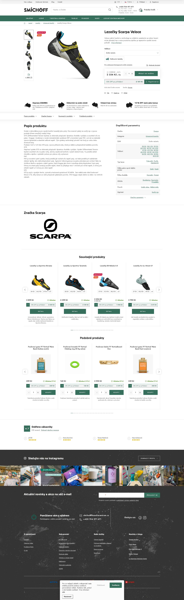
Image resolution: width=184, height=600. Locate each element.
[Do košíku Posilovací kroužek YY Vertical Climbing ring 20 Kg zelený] (82, 392)
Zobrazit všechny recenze (50, 430)
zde (63, 592)
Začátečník (155, 163)
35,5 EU (72, 291)
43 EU (149, 152)
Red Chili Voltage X (135, 549)
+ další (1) (28, 77)
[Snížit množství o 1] (126, 73)
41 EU (144, 150)
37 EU (45, 291)
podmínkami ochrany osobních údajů (128, 500)
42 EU (156, 150)
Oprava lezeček (98, 540)
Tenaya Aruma (133, 539)
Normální (150, 175)
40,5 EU (155, 148)
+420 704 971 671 (126, 7)
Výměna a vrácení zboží (66, 558)
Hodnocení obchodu (42, 2)
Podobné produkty (85, 116)
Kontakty (26, 540)
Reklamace (62, 561)
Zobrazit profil (148, 458)
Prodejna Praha (28, 547)
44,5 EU (150, 154)
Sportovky (154, 180)
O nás (26, 550)
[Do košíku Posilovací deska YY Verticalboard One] (116, 392)
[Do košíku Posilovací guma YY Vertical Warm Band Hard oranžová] (150, 392)
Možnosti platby (63, 554)
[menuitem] (30, 18)
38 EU (144, 146)
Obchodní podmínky (65, 565)
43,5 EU (155, 152)
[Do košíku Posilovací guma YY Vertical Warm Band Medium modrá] (48, 392)
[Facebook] (140, 517)
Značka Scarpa (46, 116)
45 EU (156, 154)
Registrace (155, 2)
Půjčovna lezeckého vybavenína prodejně (102, 544)
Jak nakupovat (63, 540)
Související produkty (66, 116)
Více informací (116, 43)
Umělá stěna (145, 187)
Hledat (109, 9)
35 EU (67, 291)
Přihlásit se (152, 495)
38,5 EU (150, 146)
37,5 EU (106, 291)
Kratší (157, 169)
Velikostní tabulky (64, 547)
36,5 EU (38, 291)
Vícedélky (155, 182)
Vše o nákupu (28, 2)
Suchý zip (155, 192)
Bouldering (146, 180)
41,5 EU (150, 150)
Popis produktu (29, 116)
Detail (41, 311)
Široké (156, 175)
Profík (156, 161)
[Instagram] (144, 517)
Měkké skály (154, 187)
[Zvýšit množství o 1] (132, 73)
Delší (152, 169)
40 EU (149, 148)
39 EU (156, 146)
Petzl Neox (132, 544)
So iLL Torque (133, 554)
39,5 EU (143, 148)
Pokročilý (149, 161)
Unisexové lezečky (152, 136)
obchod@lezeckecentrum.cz (96, 515)
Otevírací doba (28, 543)
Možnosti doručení (154, 65)
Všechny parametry (136, 197)
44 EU (144, 154)
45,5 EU (156, 156)
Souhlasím (115, 585)
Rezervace (97, 553)
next (159, 289)
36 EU (33, 291)
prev (25, 289)
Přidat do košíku (146, 73)
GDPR (61, 569)
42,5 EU (143, 152)
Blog (53, 2)
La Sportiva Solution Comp (138, 558)
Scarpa (130, 87)
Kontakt (60, 2)
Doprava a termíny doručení (67, 550)
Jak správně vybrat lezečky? (67, 543)
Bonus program (98, 549)
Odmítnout (101, 585)
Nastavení (67, 596)
